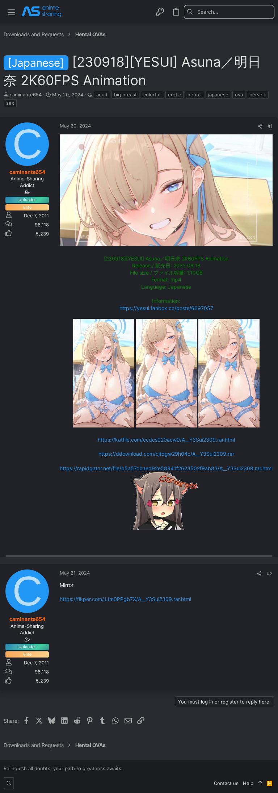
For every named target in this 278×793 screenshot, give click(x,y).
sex (10, 103)
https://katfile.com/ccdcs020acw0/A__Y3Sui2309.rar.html (166, 440)
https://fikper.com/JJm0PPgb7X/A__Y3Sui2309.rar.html (125, 599)
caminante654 (26, 94)
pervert (257, 94)
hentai (195, 94)
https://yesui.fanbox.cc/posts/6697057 (166, 308)
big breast (125, 94)
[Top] (260, 783)
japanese (218, 94)
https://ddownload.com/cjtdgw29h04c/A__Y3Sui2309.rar (166, 454)
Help (248, 783)
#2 (270, 573)
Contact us (226, 783)
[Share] (260, 126)
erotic (174, 94)
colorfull (152, 94)
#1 (270, 126)
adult (102, 94)
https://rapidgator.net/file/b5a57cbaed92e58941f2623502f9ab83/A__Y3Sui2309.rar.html (166, 468)
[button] (12, 11)
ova (239, 94)
